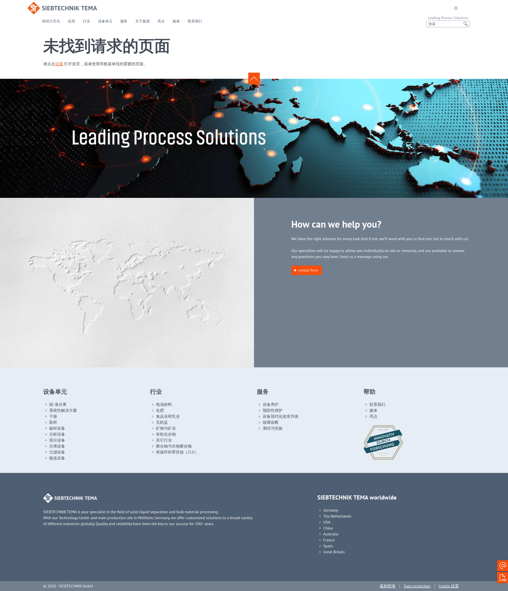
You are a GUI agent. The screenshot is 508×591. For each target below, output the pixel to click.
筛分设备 (57, 440)
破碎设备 (57, 428)
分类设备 (57, 446)
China (328, 528)
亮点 (161, 21)
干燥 (53, 416)
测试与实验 (273, 428)
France (329, 540)
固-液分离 (57, 404)
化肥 (160, 410)
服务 (123, 21)
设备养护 (271, 404)
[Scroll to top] (254, 79)
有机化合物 (166, 434)
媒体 (176, 21)
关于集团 (142, 21)
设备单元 (105, 21)
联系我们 (195, 21)
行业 (86, 21)
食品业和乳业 (168, 416)
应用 (71, 21)
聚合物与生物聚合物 (174, 446)
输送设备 (57, 458)
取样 (53, 422)
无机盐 (162, 422)
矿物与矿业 (166, 428)
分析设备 (57, 434)
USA (326, 522)
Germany (330, 510)
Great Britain (334, 551)
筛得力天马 (51, 21)
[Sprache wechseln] (455, 8)
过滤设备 (57, 452)
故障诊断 (271, 422)
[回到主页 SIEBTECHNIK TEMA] (62, 5)
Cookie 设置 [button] (449, 586)
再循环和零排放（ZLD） (177, 452)
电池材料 (164, 404)
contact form (308, 270)
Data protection (417, 586)
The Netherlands (337, 516)
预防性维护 (273, 410)
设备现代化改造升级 (280, 416)
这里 (59, 63)
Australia (330, 534)
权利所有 (388, 586)
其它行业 (164, 440)
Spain (328, 546)
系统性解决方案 (63, 410)
